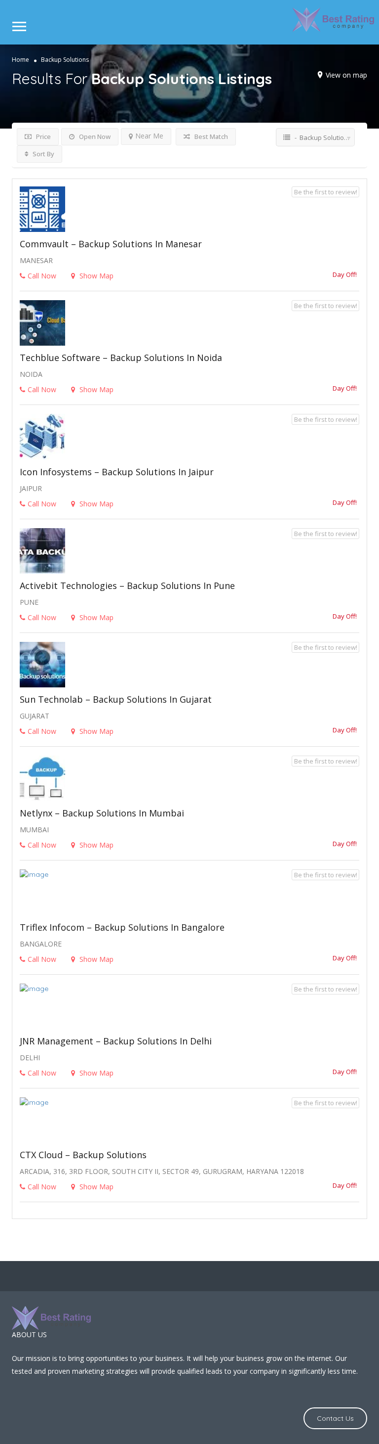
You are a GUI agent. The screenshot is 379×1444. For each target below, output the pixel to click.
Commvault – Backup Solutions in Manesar (111, 244)
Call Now (42, 275)
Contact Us (335, 1418)
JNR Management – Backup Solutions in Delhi (116, 1041)
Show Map (95, 275)
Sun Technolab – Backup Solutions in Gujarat (116, 699)
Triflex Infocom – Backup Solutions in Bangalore (122, 927)
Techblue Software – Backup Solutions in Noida (121, 357)
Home (20, 59)
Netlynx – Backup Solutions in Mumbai (102, 813)
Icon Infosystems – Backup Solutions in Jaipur (117, 472)
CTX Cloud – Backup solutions (83, 1155)
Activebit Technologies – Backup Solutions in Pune (127, 585)
